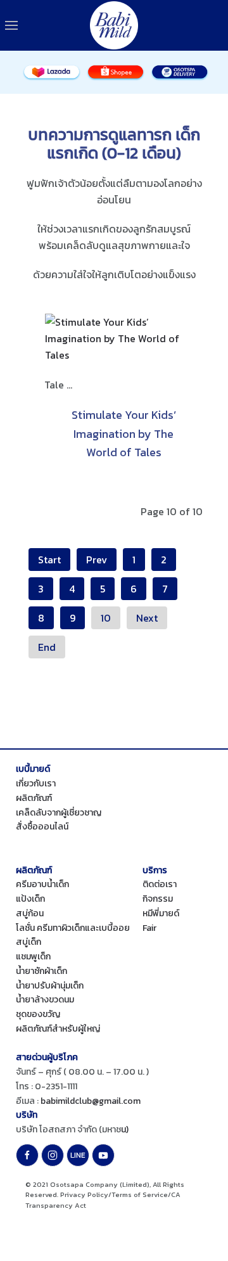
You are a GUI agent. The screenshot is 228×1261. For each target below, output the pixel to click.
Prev (96, 559)
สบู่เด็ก (28, 942)
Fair (149, 928)
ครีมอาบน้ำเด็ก (42, 884)
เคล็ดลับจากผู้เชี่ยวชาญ (58, 812)
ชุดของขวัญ (38, 1014)
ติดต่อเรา (159, 884)
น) (125, 1129)
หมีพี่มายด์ (160, 913)
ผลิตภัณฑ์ (34, 798)
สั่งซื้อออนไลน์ (42, 826)
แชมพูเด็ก (33, 956)
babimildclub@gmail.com (91, 1101)
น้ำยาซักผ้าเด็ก (41, 971)
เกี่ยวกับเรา (36, 783)
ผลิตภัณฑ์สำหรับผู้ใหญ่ (58, 1028)
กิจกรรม (157, 899)
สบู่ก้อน (30, 913)
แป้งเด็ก (30, 899)
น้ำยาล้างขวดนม (45, 999)
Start (49, 559)
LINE (78, 1155)
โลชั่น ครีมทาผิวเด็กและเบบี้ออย (73, 928)
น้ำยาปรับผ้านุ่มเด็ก (50, 985)
